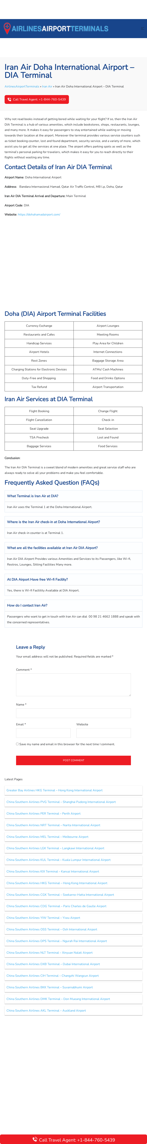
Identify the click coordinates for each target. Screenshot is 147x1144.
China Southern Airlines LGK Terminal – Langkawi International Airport (55, 848)
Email (21, 724)
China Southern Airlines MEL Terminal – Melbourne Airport (47, 837)
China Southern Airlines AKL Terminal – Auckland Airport (46, 1011)
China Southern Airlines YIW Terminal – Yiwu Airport (43, 918)
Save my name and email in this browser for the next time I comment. (67, 744)
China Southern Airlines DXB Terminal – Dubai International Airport (53, 964)
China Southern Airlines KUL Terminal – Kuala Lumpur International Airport (59, 860)
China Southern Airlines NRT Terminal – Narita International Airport (53, 825)
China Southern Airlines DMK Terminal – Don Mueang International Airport (58, 999)
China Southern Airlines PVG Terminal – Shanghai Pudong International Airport (61, 802)
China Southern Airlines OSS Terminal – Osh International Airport (52, 929)
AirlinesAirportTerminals (22, 86)
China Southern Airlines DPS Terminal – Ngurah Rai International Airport (57, 941)
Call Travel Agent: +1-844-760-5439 (39, 99)
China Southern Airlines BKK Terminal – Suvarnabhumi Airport (50, 987)
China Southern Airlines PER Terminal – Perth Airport (44, 814)
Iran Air (47, 86)
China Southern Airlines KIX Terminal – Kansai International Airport (53, 871)
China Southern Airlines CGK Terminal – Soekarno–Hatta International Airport (60, 895)
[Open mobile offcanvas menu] (142, 28)
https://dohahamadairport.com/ (39, 214)
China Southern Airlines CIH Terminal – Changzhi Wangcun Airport (53, 976)
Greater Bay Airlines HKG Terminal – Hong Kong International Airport (55, 790)
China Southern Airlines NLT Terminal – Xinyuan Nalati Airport (50, 953)
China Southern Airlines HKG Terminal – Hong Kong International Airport (57, 883)
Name (21, 705)
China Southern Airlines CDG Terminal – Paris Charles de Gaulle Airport (56, 906)
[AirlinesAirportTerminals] (56, 28)
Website (82, 724)
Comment (24, 670)
